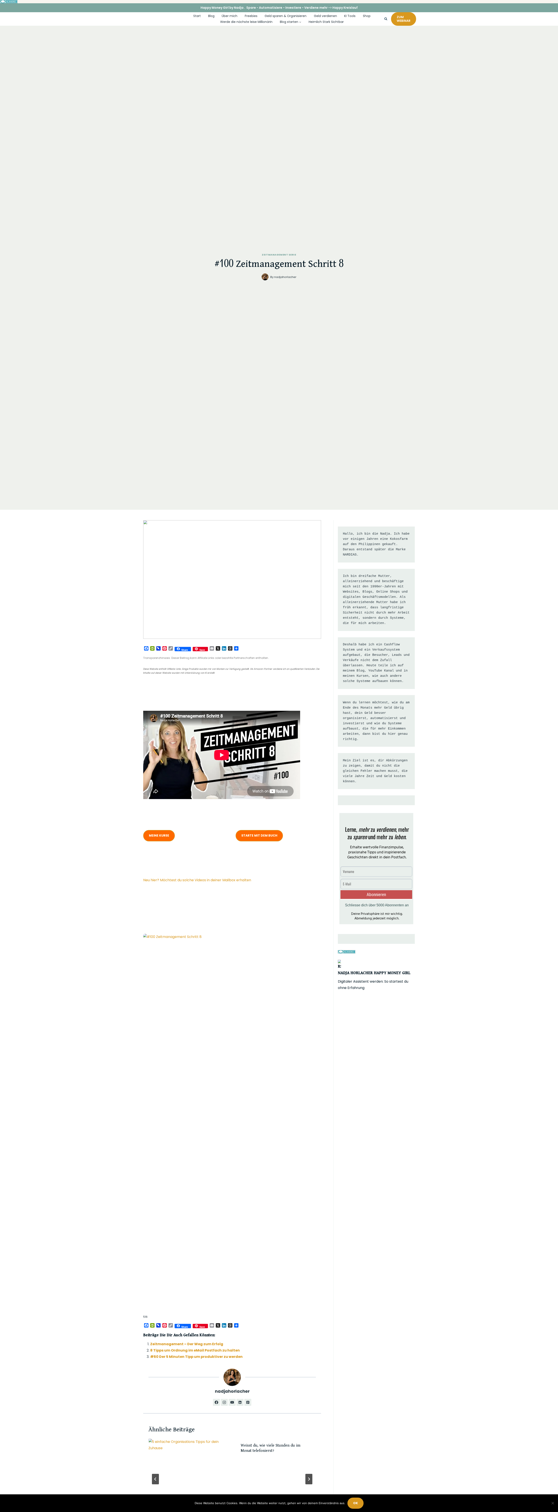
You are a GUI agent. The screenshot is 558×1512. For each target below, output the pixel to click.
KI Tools (350, 16)
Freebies (251, 16)
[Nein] (552, 1503)
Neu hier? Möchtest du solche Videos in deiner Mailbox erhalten (197, 880)
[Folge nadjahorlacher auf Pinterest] (247, 1402)
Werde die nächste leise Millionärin (246, 22)
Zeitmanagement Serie (279, 254)
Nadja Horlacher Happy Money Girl (374, 973)
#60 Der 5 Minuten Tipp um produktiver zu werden (196, 1356)
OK (355, 1503)
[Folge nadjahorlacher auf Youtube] (232, 1402)
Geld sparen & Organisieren (285, 16)
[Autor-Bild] (265, 276)
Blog (211, 16)
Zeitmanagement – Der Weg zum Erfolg (186, 1344)
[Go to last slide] (155, 1479)
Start (197, 16)
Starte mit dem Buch (259, 835)
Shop (367, 16)
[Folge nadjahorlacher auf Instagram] (224, 1402)
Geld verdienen (325, 16)
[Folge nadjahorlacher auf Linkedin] (239, 1402)
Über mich (229, 16)
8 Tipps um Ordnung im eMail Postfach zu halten (195, 1350)
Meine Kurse (159, 835)
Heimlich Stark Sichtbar (326, 22)
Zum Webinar (403, 19)
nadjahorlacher (285, 277)
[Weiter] (308, 1479)
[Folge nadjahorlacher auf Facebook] (216, 1402)
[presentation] (188, 1465)
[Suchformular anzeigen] (386, 19)
